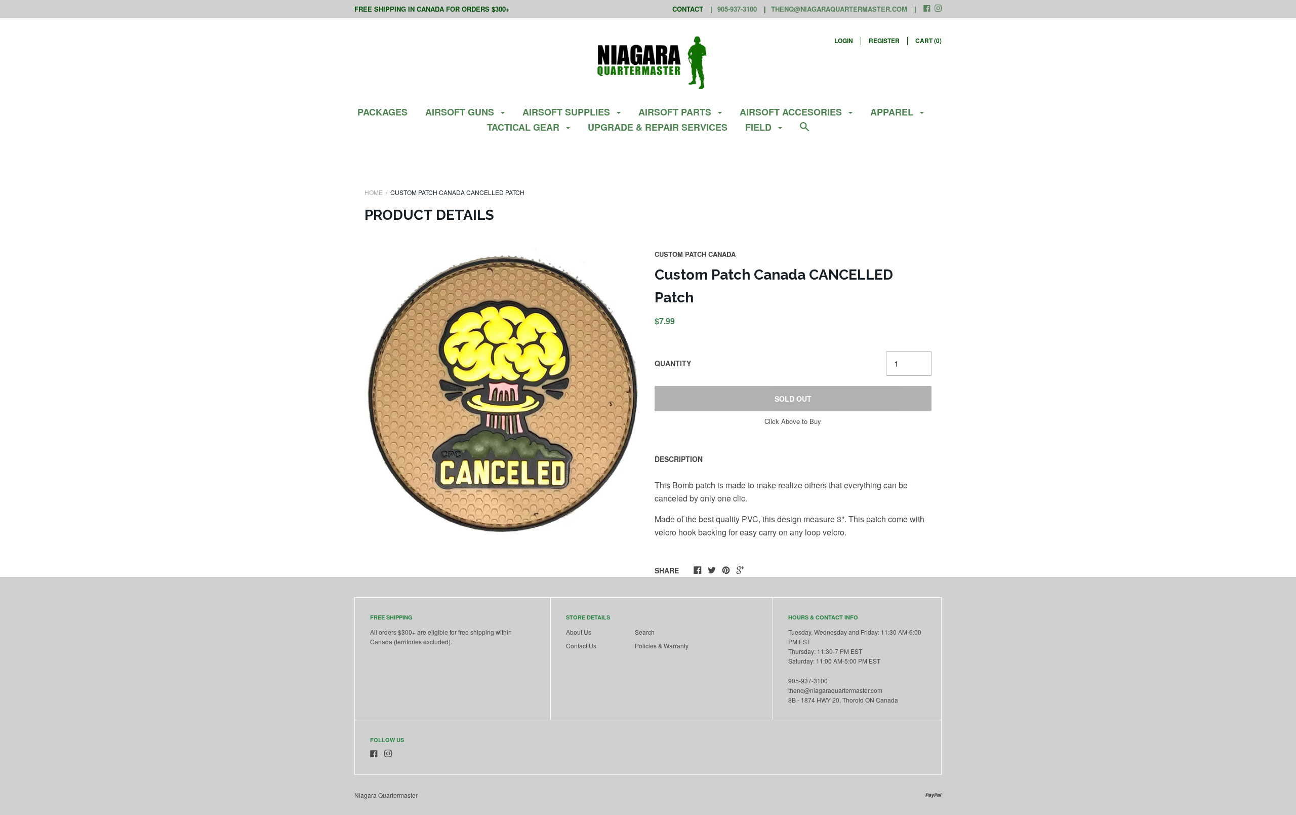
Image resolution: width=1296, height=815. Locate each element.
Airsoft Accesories (792, 112)
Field (759, 127)
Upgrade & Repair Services (657, 127)
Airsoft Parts (676, 112)
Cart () (928, 40)
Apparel (893, 112)
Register (884, 40)
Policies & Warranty (661, 645)
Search (645, 632)
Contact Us (581, 645)
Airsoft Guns (461, 112)
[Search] (804, 131)
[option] (503, 393)
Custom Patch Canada (695, 254)
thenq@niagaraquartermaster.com (839, 9)
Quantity (673, 363)
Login (843, 40)
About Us (578, 632)
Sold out (793, 399)
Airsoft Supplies (567, 112)
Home (373, 192)
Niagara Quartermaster (386, 795)
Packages (382, 112)
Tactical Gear (524, 127)
